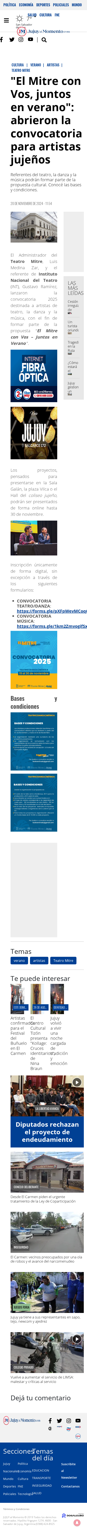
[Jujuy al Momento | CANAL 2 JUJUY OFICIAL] (50, 1428)
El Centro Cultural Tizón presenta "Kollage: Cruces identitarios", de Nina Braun (42, 1043)
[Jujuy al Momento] (21, 1423)
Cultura (23, 1479)
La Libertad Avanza (47, 1108)
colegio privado (24, 1367)
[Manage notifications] (77, 1522)
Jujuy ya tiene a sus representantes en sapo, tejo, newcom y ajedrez (45, 1319)
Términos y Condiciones (16, 1509)
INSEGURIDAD (42, 1485)
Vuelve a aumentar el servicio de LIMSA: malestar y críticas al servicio (42, 1379)
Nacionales (11, 1471)
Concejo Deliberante (26, 1186)
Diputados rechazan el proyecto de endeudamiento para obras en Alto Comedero (47, 1139)
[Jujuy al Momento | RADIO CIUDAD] (78, 1436)
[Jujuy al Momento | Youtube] (30, 39)
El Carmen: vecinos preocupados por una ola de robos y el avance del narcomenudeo (46, 1259)
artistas (39, 960)
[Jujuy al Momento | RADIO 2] (78, 1428)
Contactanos (70, 1486)
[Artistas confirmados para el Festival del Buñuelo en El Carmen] (17, 1013)
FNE (20, 1486)
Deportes (43, 4)
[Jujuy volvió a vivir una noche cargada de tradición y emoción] (57, 1013)
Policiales (61, 4)
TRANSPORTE (41, 1478)
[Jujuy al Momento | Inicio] (82, 1450)
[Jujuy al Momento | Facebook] (2, 39)
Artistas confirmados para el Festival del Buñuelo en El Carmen (23, 1035)
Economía (26, 4)
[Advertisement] (43, 890)
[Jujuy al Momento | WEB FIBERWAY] (68, 1428)
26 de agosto (41, 1007)
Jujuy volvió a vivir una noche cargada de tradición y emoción (59, 1040)
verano (19, 960)
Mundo (77, 4)
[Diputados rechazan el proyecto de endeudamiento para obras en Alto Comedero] (47, 1095)
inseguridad (21, 1247)
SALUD (36, 1493)
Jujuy (6, 1464)
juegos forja (21, 1307)
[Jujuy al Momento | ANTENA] (59, 1428)
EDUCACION (40, 1470)
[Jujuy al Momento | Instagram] (21, 39)
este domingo (21, 1007)
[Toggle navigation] (6, 20)
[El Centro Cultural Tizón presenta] (37, 1013)
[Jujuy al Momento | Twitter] (12, 39)
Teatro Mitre (63, 960)
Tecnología (25, 1494)
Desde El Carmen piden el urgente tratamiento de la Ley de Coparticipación (43, 1198)
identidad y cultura (65, 1007)
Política (9, 4)
